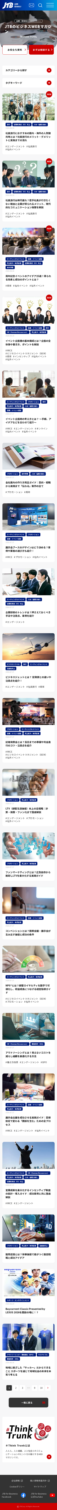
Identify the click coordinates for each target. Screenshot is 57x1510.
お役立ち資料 (15, 49)
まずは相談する (41, 49)
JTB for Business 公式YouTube (39, 1495)
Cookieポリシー (17, 1487)
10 (41, 1387)
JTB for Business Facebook (10, 1495)
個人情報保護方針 (38, 1481)
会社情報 (15, 1481)
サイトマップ (40, 1487)
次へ (48, 1388)
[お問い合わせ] (31, 5)
